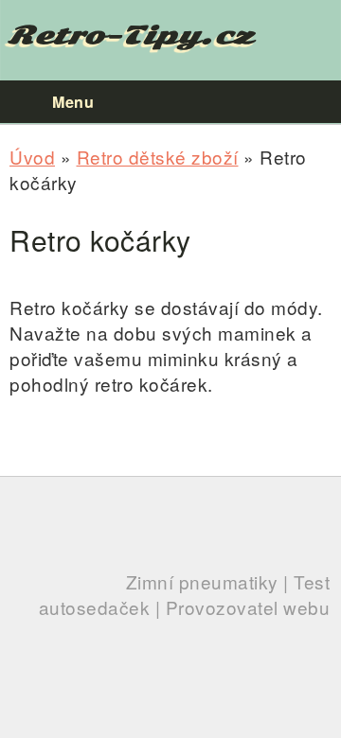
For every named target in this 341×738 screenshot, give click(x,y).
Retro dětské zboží (158, 156)
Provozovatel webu (248, 607)
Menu (73, 102)
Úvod (32, 156)
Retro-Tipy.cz (131, 35)
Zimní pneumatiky (202, 581)
